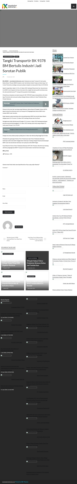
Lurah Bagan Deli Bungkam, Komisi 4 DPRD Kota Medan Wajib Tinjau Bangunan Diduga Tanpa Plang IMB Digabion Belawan (12, 260)
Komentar (5, 167)
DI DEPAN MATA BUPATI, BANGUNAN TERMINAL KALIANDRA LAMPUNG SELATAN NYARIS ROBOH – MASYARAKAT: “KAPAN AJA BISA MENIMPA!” (64, 176)
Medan (16, 56)
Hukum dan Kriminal (13, 50)
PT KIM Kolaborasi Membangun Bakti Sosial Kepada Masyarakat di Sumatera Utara (11, 282)
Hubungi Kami (30, 1)
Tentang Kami (42, 1)
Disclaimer (36, 1)
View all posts (18, 226)
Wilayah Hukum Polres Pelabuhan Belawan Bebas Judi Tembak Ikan (36, 263)
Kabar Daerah (7, 276)
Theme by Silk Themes (21, 482)
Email (4, 196)
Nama (4, 188)
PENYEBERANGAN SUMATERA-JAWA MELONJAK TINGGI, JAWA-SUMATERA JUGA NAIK (63, 132)
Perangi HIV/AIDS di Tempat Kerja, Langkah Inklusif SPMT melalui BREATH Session (37, 282)
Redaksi (48, 1)
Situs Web (5, 203)
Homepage (5, 50)
